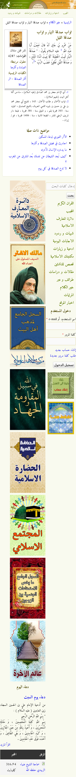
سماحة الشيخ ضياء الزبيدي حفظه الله (32, 767)
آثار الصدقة (20, 79)
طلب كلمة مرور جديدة (63, 356)
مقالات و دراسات (33, 13)
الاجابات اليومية (63, 241)
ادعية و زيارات (52, 13)
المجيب (65, 13)
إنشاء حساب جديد (65, 350)
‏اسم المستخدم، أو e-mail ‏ (61, 319)
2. (67, 101)
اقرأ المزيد (5, 745)
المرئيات (69, 295)
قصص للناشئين (64, 264)
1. (67, 92)
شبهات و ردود (14, 13)
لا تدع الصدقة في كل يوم (52, 168)
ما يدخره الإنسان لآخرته (54, 150)
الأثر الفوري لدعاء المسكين (53, 137)
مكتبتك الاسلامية (62, 256)
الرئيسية (67, 22)
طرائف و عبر (65, 279)
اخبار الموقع (66, 302)
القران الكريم (66, 203)
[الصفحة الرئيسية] (38, 8)
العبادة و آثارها (18, 67)
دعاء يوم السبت (34, 697)
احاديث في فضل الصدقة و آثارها (49, 143)
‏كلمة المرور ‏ (69, 334)
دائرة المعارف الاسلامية (65, 222)
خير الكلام (54, 22)
